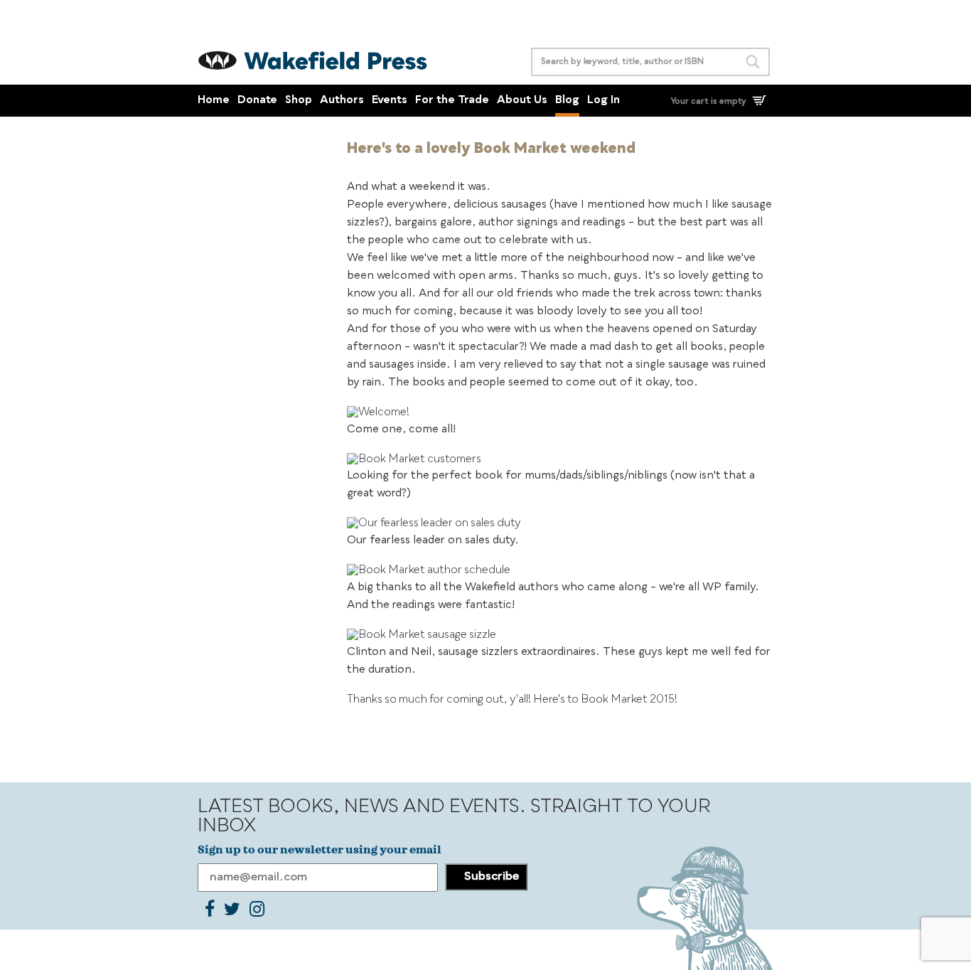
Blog (567, 100)
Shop (298, 100)
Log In (603, 100)
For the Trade (452, 100)
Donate (257, 100)
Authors (342, 100)
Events (389, 100)
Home (214, 100)
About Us (522, 100)
